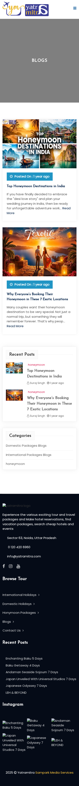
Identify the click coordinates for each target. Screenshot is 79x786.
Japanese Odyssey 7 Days (26, 685)
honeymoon (36, 365)
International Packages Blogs (28, 455)
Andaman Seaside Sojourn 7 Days (32, 672)
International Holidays (20, 595)
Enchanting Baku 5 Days (24, 658)
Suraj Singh (37, 383)
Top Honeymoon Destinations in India (36, 186)
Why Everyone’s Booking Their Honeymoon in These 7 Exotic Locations (49, 403)
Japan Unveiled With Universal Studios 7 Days (41, 679)
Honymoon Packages (20, 612)
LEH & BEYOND (16, 692)
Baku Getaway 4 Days (23, 665)
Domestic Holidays (17, 604)
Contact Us (12, 630)
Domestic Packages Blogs (26, 445)
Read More (15, 326)
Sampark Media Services (54, 772)
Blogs (7, 621)
